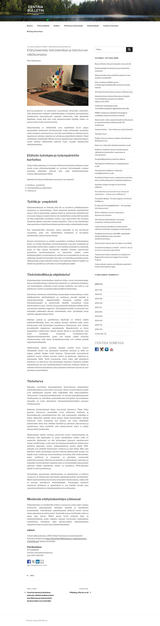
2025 (97, 325)
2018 (97, 294)
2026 (97, 329)
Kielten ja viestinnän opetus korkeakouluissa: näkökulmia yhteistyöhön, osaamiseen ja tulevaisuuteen (111, 152)
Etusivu (30, 26)
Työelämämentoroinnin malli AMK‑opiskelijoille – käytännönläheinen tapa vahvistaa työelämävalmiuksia (113, 236)
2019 (97, 299)
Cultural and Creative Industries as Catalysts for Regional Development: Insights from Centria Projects (112, 257)
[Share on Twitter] (33, 561)
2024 (97, 320)
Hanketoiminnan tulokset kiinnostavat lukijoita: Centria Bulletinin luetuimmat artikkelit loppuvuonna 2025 (112, 98)
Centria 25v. (99, 334)
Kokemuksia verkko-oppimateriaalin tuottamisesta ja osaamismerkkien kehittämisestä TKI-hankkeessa (114, 122)
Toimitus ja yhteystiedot (73, 26)
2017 (97, 290)
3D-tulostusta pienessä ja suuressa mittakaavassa (114, 92)
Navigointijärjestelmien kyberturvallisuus (110, 159)
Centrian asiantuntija (59, 47)
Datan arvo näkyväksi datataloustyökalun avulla (113, 145)
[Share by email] (42, 561)
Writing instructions (35, 31)
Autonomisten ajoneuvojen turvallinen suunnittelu (113, 243)
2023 (97, 316)
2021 (32, 575)
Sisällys (57, 26)
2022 (97, 312)
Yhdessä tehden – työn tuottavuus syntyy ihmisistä (114, 129)
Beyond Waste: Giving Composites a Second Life (113, 64)
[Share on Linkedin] (37, 561)
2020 (97, 303)
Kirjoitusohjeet (93, 26)
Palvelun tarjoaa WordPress (36, 620)
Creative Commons (110, 26)
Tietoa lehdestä (43, 26)
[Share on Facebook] (29, 561)
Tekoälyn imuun (101, 134)
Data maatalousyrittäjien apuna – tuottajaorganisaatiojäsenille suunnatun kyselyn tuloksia (112, 84)
